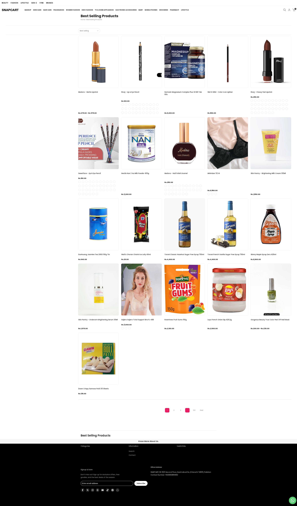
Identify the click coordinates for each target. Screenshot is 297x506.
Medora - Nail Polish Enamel (176, 173)
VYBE (41, 3)
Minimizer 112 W (214, 173)
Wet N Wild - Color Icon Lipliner (220, 92)
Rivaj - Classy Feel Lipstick (261, 92)
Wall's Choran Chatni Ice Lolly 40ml (136, 254)
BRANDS (49, 3)
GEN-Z (34, 3)
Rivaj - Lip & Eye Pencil (130, 92)
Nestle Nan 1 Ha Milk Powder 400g (135, 173)
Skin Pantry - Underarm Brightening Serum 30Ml (98, 320)
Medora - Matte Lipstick (88, 92)
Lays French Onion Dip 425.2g (220, 320)
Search (131, 451)
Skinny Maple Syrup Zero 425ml (263, 254)
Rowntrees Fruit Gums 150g (176, 320)
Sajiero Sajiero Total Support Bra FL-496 (137, 320)
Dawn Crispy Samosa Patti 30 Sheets (93, 389)
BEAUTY (5, 3)
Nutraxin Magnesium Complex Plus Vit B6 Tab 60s (183, 93)
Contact (132, 455)
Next (201, 410)
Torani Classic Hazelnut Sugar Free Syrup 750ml (184, 254)
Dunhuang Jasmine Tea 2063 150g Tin (94, 254)
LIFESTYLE (25, 3)
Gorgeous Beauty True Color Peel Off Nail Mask (270, 320)
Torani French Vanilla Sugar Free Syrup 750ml (226, 254)
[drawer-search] (284, 10)
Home (83, 20)
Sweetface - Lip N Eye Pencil (89, 173)
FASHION (14, 3)
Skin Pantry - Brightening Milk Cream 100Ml (268, 173)
